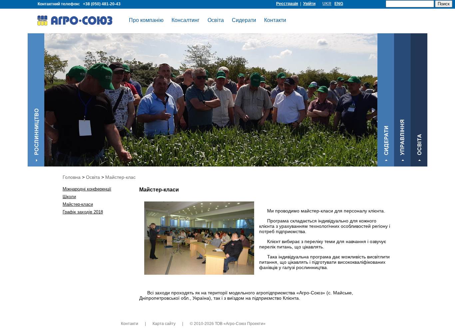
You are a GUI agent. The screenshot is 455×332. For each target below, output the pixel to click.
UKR (326, 3)
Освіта (216, 20)
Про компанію (146, 20)
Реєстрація (287, 3)
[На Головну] (79, 21)
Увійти (309, 3)
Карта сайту (164, 323)
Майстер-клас (120, 177)
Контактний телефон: (79, 4)
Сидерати (244, 20)
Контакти (275, 20)
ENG (338, 3)
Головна (72, 177)
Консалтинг (186, 20)
